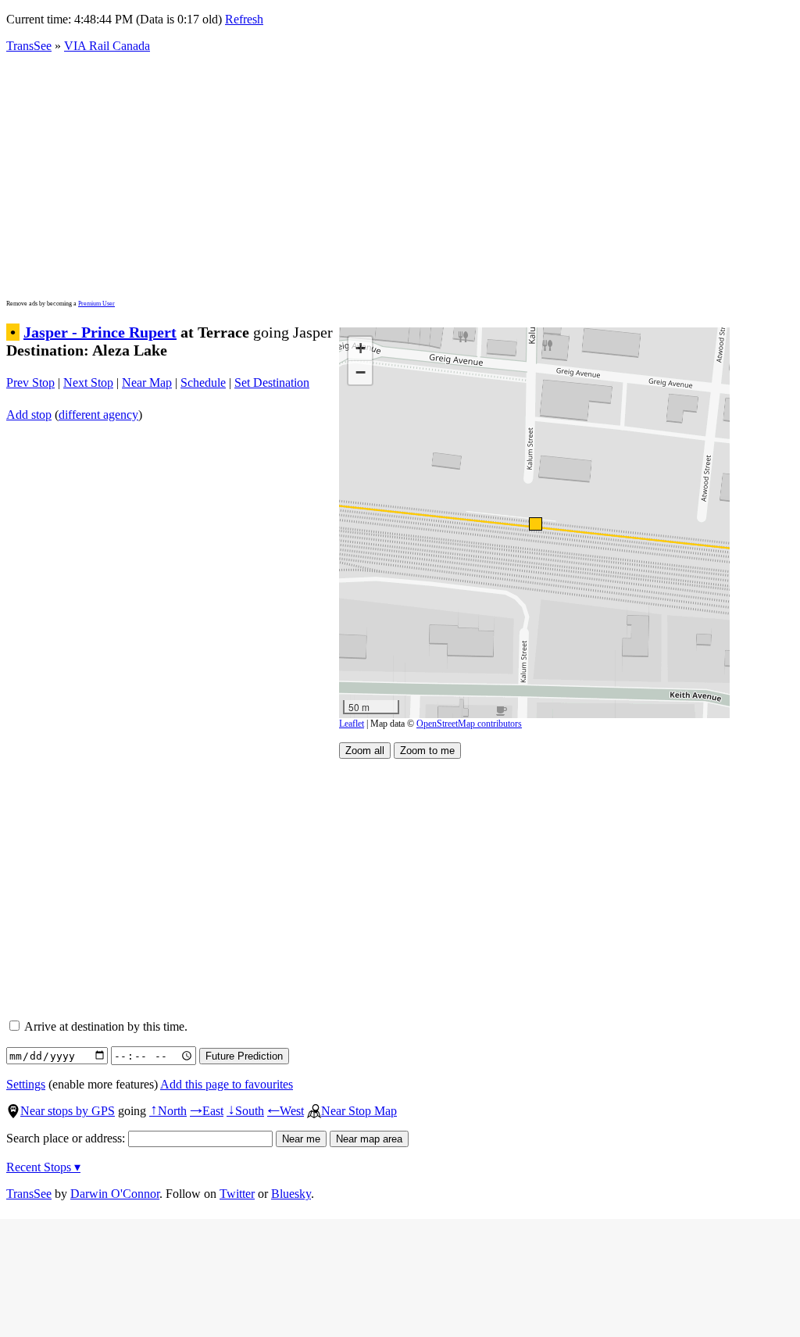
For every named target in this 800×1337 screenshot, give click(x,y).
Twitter (237, 1193)
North (168, 1110)
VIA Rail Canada (107, 45)
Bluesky (291, 1193)
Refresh (244, 19)
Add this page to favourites (226, 1084)
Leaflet (351, 723)
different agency (98, 414)
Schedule (203, 382)
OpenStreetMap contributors (469, 723)
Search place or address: (67, 1138)
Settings (25, 1084)
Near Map (147, 382)
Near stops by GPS (67, 1110)
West (285, 1110)
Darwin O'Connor (114, 1193)
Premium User (96, 303)
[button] (535, 523)
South (245, 1110)
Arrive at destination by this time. (105, 1026)
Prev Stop (30, 382)
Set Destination (271, 382)
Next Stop (88, 382)
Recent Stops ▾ (43, 1167)
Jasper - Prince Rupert (100, 332)
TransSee (29, 45)
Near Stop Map (359, 1110)
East (206, 1110)
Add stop (29, 414)
